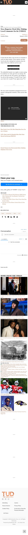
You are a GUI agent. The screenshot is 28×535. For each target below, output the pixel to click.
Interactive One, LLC (15, 519)
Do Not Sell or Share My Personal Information (20, 509)
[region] (14, 242)
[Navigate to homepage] (7, 2)
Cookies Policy (5, 508)
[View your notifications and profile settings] (26, 2)
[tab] (4, 239)
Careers (16, 502)
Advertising (4, 502)
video (14, 213)
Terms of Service (6, 505)
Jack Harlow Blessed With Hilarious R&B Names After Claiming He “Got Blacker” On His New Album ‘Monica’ (14, 196)
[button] (14, 26)
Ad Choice (5, 513)
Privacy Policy (17, 505)
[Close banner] (26, 45)
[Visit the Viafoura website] (24, 255)
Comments (3, 40)
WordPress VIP (12, 522)
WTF (19, 213)
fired (2, 213)
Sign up (25, 229)
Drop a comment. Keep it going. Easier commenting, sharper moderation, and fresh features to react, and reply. (14, 50)
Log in (22, 229)
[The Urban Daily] (8, 497)
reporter (8, 213)
